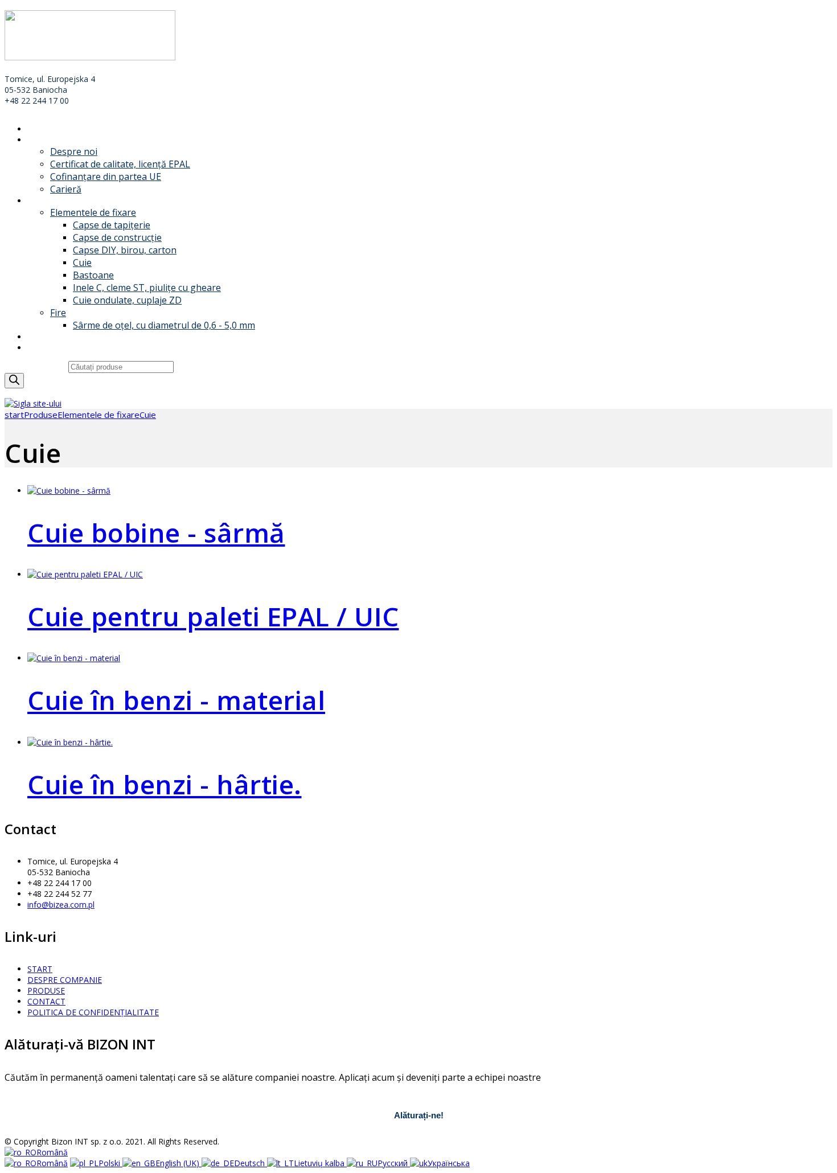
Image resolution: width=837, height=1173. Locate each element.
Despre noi (73, 151)
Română (52, 1152)
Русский (394, 1163)
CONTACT (46, 347)
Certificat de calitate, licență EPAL (120, 164)
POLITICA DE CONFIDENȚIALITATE (93, 1012)
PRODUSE (46, 200)
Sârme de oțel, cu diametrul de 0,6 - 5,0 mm (164, 325)
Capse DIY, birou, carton (125, 250)
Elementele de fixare (93, 212)
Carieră (65, 189)
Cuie (82, 262)
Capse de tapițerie (111, 225)
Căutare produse (36, 366)
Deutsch (250, 1163)
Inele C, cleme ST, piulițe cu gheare (147, 287)
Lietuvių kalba (320, 1163)
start (14, 414)
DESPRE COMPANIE (64, 139)
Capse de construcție (117, 237)
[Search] (14, 380)
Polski (110, 1163)
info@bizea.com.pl (61, 904)
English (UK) (178, 1163)
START (39, 129)
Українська (449, 1163)
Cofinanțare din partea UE (105, 176)
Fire (58, 312)
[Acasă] (33, 403)
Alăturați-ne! (419, 1115)
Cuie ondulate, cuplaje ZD (127, 300)
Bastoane (93, 275)
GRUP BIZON (52, 336)
